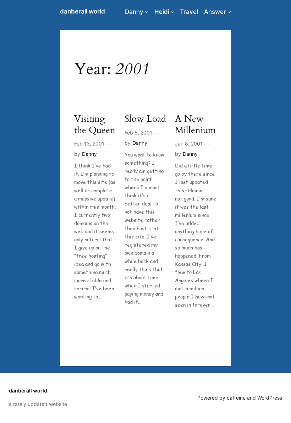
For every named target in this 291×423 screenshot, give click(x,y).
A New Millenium (195, 124)
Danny (134, 11)
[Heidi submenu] (172, 11)
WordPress (269, 398)
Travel (189, 11)
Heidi (161, 11)
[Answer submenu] (229, 11)
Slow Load (145, 118)
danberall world (82, 11)
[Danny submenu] (146, 11)
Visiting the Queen (94, 124)
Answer (215, 11)
